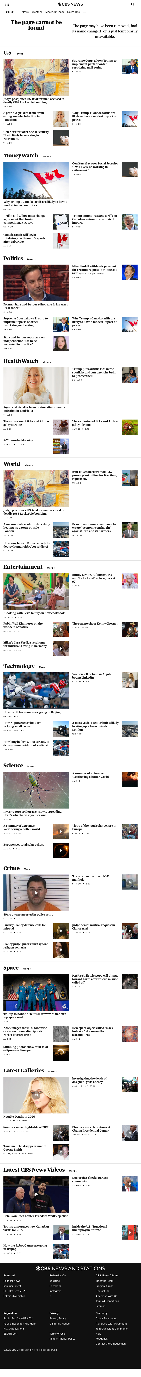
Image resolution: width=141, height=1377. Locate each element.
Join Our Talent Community (112, 1328)
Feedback (101, 1338)
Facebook (55, 1286)
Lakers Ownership (14, 1296)
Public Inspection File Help (19, 1323)
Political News (11, 1280)
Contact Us (102, 1291)
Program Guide (104, 1286)
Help (98, 1333)
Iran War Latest (12, 1286)
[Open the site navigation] (27, 4)
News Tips (73, 12)
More (20, 53)
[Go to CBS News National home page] (70, 4)
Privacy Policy (58, 1318)
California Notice (60, 1323)
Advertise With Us (106, 1296)
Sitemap (100, 1306)
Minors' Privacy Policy (62, 1338)
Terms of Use (57, 1333)
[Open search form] (132, 4)
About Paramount (106, 1318)
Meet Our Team (54, 12)
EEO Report (10, 1333)
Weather (37, 12)
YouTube (55, 1280)
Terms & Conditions (107, 1301)
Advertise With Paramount (111, 1323)
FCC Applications (13, 1328)
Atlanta (10, 12)
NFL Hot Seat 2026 (14, 1291)
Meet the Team (104, 1280)
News (25, 12)
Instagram (55, 1291)
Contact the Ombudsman (111, 1343)
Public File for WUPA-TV (17, 1318)
